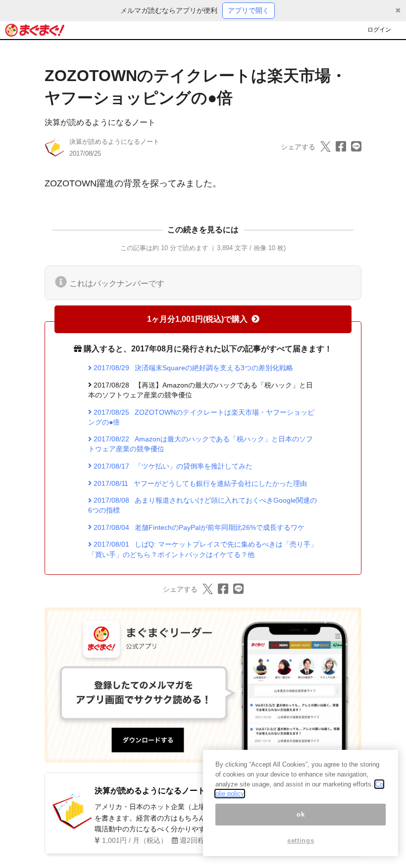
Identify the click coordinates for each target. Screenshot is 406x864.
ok (300, 814)
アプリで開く (248, 10)
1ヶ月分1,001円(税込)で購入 (197, 319)
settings (300, 840)
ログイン (379, 29)
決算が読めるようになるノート (100, 122)
